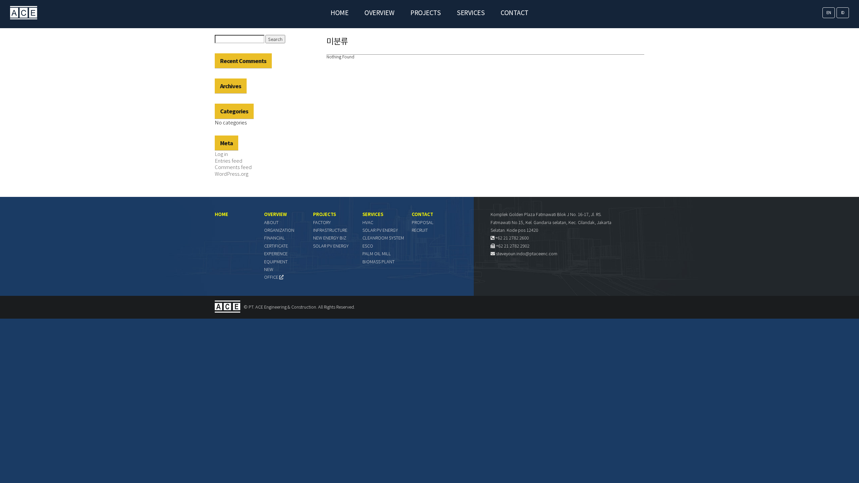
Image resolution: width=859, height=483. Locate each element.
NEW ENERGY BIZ (329, 237)
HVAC (367, 222)
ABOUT (271, 222)
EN (828, 12)
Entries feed (228, 160)
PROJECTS (425, 12)
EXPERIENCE (276, 253)
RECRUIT (420, 230)
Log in (221, 153)
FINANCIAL (274, 237)
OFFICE (271, 277)
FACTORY (322, 222)
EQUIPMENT (276, 261)
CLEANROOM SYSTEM (383, 237)
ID (843, 12)
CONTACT (514, 12)
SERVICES (471, 12)
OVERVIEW (379, 12)
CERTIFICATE (276, 246)
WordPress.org (231, 173)
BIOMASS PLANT (378, 261)
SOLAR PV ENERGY (331, 246)
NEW (268, 269)
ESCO (367, 246)
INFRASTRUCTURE (330, 230)
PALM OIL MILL (376, 253)
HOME (339, 12)
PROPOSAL (423, 222)
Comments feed (233, 166)
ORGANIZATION (279, 230)
